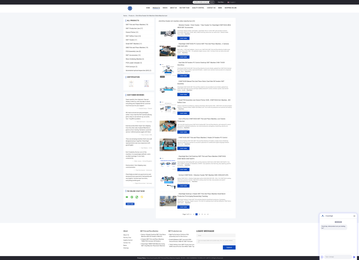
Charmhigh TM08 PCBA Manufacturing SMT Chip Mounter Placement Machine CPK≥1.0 (153, 245)
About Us (173, 8)
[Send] (354, 257)
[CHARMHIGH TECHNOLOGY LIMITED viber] (143, 197)
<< (193, 214)
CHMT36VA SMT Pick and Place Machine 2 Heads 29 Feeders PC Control (203, 137)
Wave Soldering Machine (134, 59)
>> (205, 214)
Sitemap (126, 248)
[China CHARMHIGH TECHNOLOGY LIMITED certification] (131, 83)
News (220, 8)
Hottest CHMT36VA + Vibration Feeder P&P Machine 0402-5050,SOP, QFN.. (204, 175)
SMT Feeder (130, 40)
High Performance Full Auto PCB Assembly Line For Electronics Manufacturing (179, 236)
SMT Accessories (132, 55)
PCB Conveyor (130, 67)
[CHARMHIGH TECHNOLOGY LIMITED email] (128, 197)
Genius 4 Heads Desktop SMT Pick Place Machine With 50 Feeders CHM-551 (153, 235)
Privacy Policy (141, 258)
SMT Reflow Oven (132, 36)
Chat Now (221, 2)
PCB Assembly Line (132, 51)
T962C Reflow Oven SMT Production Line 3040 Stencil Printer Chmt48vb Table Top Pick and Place (181, 246)
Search (212, 2)
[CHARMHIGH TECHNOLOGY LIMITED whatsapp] (133, 197)
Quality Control (198, 8)
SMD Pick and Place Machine (135, 47)
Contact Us (211, 8)
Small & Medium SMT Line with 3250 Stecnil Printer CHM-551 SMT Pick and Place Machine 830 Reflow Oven (180, 241)
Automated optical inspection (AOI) (137, 70)
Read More (187, 34)
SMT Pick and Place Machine (135, 24)
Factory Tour (184, 8)
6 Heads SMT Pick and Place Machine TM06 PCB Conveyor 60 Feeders (152, 240)
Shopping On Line (231, 8)
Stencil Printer (130, 32)
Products (156, 8)
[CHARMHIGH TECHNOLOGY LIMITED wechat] (138, 197)
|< (190, 214)
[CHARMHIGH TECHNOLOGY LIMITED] (130, 8)
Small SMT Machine (132, 44)
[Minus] (354, 216)
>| (207, 214)
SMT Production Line (133, 28)
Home (148, 8)
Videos (165, 8)
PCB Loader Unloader (133, 63)
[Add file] (322, 257)
